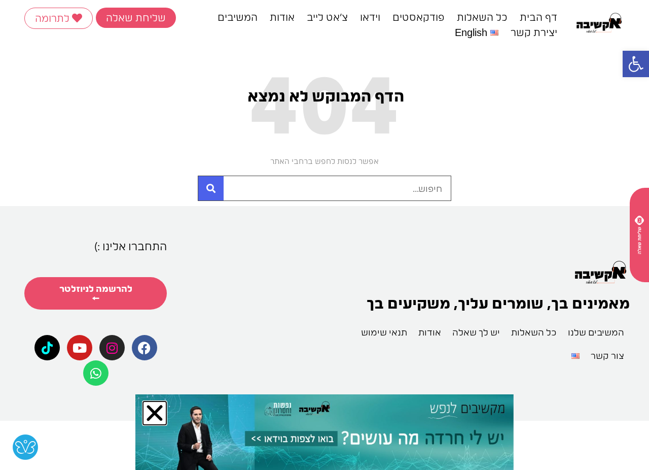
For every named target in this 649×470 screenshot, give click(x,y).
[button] (636, 64)
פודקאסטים (418, 17)
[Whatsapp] (96, 373)
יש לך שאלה (476, 332)
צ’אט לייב (327, 17)
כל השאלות (482, 17)
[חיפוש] (211, 188)
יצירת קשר (534, 32)
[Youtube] (79, 347)
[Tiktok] (47, 347)
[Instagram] (112, 347)
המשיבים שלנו (596, 332)
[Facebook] (144, 347)
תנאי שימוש (384, 332)
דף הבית (538, 17)
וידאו (370, 17)
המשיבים (238, 17)
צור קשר (607, 355)
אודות (282, 17)
